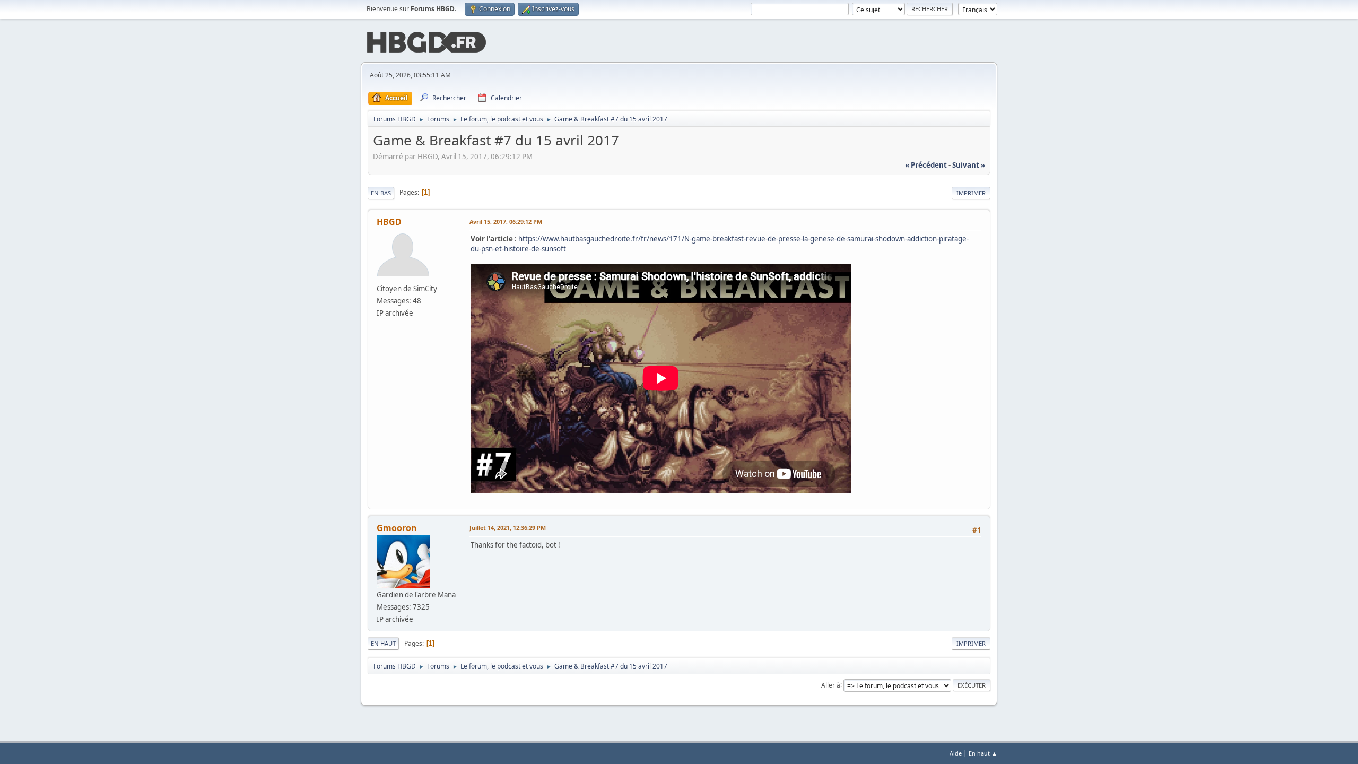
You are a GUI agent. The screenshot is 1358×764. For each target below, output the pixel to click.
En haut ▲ (983, 753)
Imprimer (971, 193)
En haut (383, 643)
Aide (956, 753)
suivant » (968, 165)
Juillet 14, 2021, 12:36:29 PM (507, 528)
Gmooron (397, 528)
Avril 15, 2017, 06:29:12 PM (505, 221)
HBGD (389, 222)
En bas (381, 193)
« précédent (926, 165)
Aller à (830, 684)
